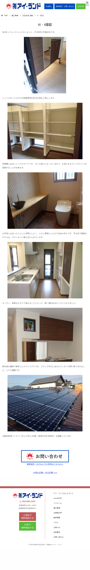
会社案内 (57, 532)
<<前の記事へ (39, 473)
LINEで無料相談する (27, 526)
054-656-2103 (28, 501)
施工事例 (57, 508)
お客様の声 (58, 513)
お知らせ (57, 527)
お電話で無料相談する (27, 516)
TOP (6, 15)
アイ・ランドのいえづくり (63, 493)
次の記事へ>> (51, 473)
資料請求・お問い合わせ (65, 6)
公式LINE (80, 6)
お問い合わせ (58, 537)
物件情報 (57, 518)
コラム (56, 522)
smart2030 (58, 498)
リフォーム (58, 503)
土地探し (49, 6)
